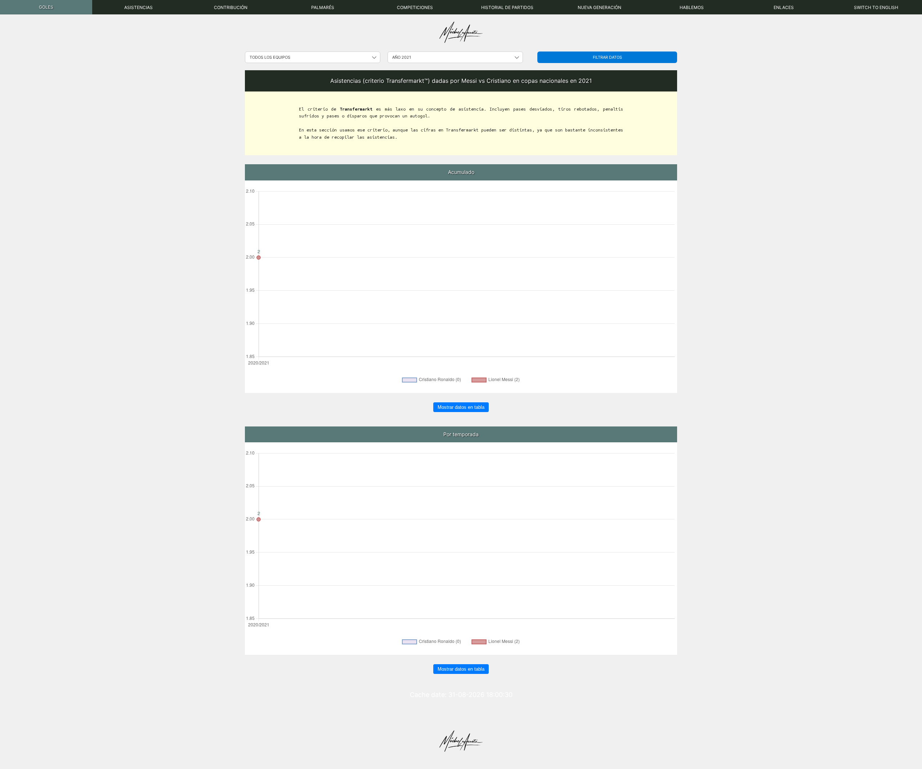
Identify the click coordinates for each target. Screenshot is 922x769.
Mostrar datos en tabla (461, 407)
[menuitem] (46, 7)
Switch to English (876, 7)
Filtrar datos (607, 57)
